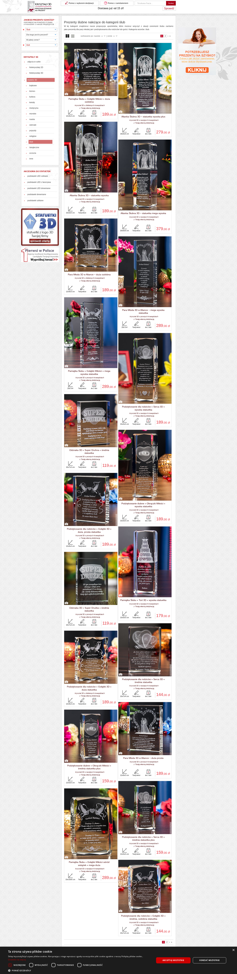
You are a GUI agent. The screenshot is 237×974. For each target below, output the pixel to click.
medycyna (33, 108)
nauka (32, 119)
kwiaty (32, 102)
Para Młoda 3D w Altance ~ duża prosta (143, 758)
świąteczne (34, 147)
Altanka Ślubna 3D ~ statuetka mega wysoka (143, 213)
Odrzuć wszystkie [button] (209, 960)
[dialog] (118, 960)
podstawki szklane (35, 200)
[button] (79, 970)
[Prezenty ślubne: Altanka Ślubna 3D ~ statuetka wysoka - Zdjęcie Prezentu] (90, 157)
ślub (31, 142)
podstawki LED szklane (37, 176)
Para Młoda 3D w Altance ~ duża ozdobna (89, 274)
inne (31, 159)
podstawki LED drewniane (38, 188)
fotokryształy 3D (36, 73)
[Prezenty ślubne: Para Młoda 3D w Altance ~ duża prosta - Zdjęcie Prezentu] (145, 728)
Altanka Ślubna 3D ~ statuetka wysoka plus (143, 116)
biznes (32, 91)
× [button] (233, 950)
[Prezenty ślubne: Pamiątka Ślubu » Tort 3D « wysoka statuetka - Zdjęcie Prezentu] (145, 562)
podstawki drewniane (36, 194)
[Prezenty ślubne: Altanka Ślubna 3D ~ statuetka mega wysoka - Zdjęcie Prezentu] (145, 175)
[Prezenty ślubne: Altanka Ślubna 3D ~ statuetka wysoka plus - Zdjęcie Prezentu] (145, 78)
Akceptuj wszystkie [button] (173, 960)
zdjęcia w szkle (34, 62)
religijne (32, 136)
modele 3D (32, 80)
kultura (32, 97)
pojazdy (32, 130)
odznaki (32, 125)
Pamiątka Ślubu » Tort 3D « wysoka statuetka (143, 600)
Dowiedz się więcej (17, 959)
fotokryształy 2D (36, 67)
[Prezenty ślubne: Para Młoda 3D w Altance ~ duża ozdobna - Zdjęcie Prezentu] (90, 245)
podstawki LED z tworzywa (39, 182)
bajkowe (33, 85)
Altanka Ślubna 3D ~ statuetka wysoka (89, 195)
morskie (32, 114)
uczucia (32, 153)
